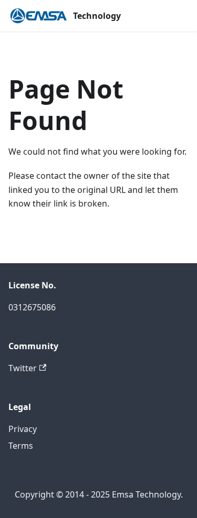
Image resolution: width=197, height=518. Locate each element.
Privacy (22, 429)
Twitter (22, 368)
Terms (20, 445)
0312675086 (32, 307)
